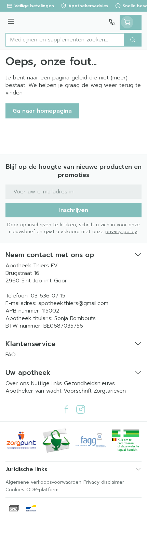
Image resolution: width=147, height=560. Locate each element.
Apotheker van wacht (33, 391)
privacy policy (121, 231)
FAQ (10, 355)
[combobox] (64, 40)
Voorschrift (78, 391)
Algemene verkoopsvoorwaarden (43, 482)
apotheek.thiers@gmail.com (73, 303)
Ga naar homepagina (42, 111)
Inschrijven (73, 210)
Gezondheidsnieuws (89, 383)
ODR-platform (42, 489)
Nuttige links (46, 383)
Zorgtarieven (110, 391)
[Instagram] (81, 409)
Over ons (18, 383)
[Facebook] (66, 409)
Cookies (14, 489)
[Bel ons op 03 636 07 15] (112, 22)
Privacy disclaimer (103, 482)
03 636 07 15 (48, 296)
